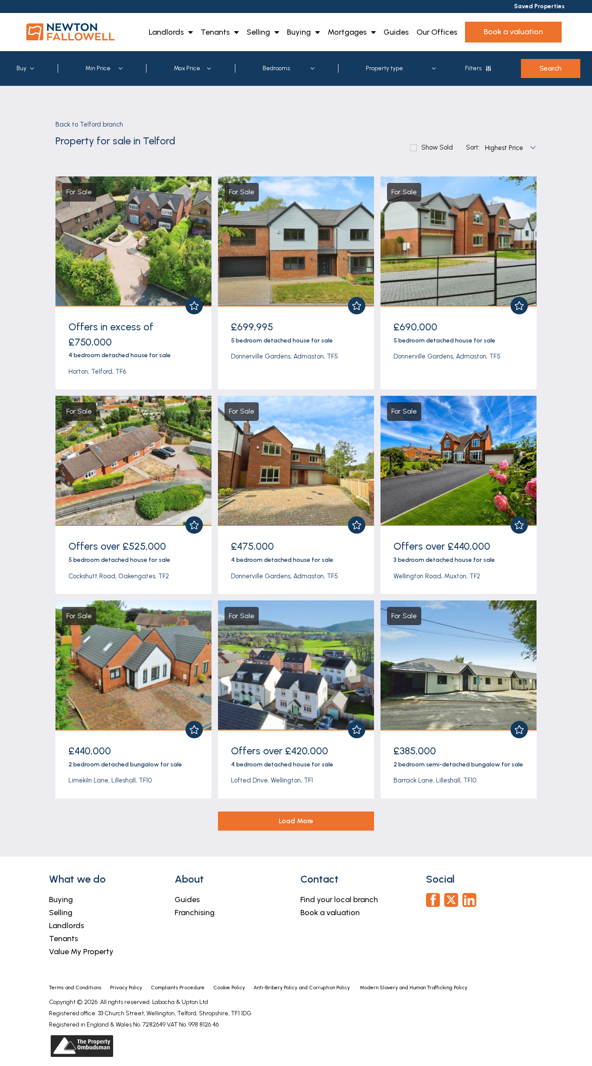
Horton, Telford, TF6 (97, 371)
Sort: (473, 147)
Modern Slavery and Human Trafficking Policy (413, 988)
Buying (299, 32)
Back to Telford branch (89, 124)
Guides (396, 32)
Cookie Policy (229, 988)
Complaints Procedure (178, 988)
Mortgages (347, 32)
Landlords (166, 32)
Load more (296, 821)
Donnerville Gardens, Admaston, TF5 (284, 356)
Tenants (215, 32)
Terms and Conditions (75, 988)
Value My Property (81, 951)
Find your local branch (339, 899)
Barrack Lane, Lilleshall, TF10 (435, 780)
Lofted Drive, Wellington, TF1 (272, 780)
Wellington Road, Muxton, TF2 (437, 576)
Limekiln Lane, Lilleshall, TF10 (110, 780)
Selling (258, 32)
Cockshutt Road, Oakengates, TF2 (118, 576)
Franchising (195, 912)
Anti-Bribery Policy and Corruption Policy (302, 988)
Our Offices (436, 32)
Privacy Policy (126, 988)
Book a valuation (330, 912)
